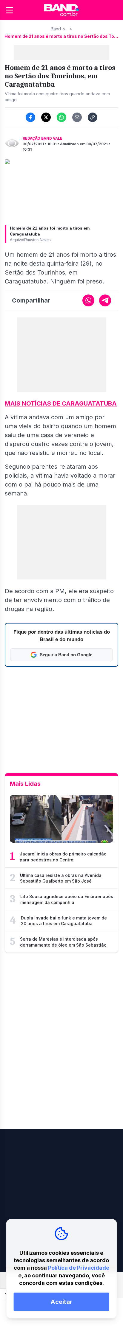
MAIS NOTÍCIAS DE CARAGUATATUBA (61, 403)
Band (56, 28)
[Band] (61, 10)
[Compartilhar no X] (46, 117)
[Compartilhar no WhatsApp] (61, 117)
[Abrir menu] (9, 10)
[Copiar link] (92, 117)
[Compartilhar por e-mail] (77, 117)
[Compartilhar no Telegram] (105, 300)
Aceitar (61, 1301)
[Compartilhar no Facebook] (30, 117)
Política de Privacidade (78, 1268)
